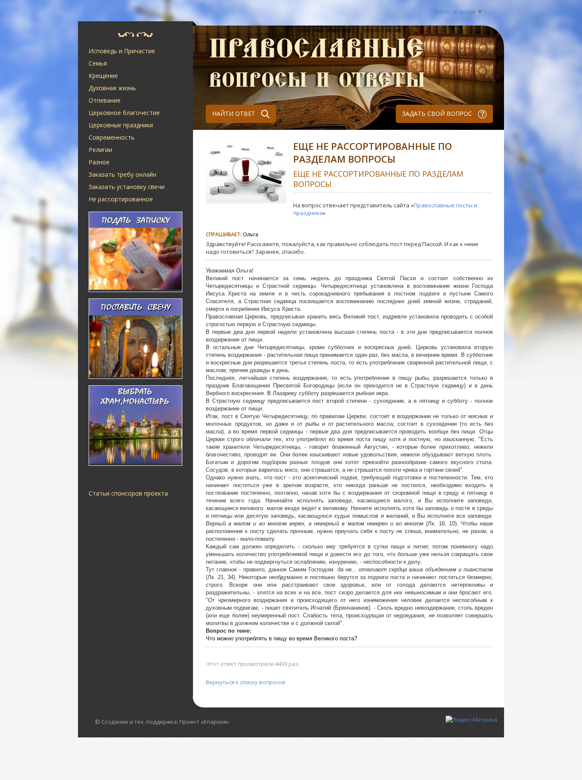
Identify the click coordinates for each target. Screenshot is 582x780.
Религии (100, 150)
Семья (98, 63)
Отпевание (105, 100)
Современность (112, 137)
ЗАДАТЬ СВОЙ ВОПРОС (438, 113)
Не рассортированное (121, 199)
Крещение (103, 76)
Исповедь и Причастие (122, 51)
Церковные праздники (121, 125)
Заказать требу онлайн (122, 174)
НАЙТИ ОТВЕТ (234, 113)
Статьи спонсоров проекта (128, 493)
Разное (99, 162)
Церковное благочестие (124, 113)
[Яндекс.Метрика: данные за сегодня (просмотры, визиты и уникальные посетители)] (471, 719)
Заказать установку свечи (126, 187)
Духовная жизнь (112, 88)
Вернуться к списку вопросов (245, 682)
